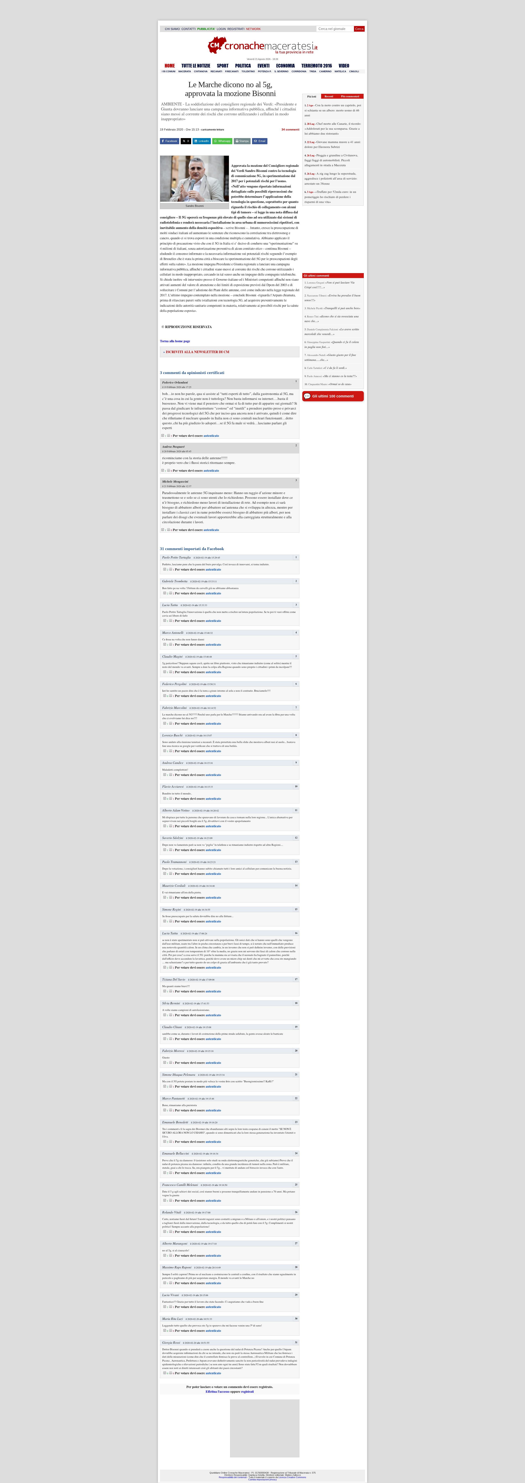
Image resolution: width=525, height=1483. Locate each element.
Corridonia (299, 71)
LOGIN (221, 29)
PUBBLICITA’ (206, 29)
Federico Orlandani (175, 382)
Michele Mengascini (175, 481)
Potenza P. (264, 71)
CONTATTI (188, 29)
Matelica (340, 71)
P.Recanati (232, 71)
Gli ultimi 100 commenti (333, 396)
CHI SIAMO (172, 29)
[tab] (311, 96)
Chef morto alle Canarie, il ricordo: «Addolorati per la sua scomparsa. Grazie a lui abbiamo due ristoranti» (333, 128)
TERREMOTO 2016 (316, 65)
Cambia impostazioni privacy (262, 1479)
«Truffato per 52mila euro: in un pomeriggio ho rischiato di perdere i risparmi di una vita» (330, 197)
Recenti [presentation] (329, 96)
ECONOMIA (285, 65)
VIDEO (344, 65)
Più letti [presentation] (311, 96)
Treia (312, 71)
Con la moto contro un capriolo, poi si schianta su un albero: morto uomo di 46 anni (333, 110)
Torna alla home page (175, 341)
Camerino (325, 71)
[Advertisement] (264, 1428)
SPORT (222, 65)
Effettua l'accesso (217, 1391)
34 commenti (290, 129)
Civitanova (201, 71)
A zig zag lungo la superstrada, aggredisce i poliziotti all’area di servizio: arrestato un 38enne (331, 178)
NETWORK (253, 29)
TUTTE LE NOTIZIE (195, 65)
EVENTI (263, 65)
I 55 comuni (168, 71)
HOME (170, 65)
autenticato (211, 435)
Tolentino (248, 71)
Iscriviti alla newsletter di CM (196, 351)
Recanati (216, 71)
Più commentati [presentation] (350, 96)
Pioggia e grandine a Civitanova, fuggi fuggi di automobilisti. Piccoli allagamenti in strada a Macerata (331, 160)
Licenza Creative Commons (292, 1477)
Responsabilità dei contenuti (233, 1477)
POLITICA (243, 65)
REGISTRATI (235, 29)
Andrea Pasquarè (173, 446)
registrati (247, 1391)
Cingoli (354, 71)
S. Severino (281, 71)
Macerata (184, 71)
